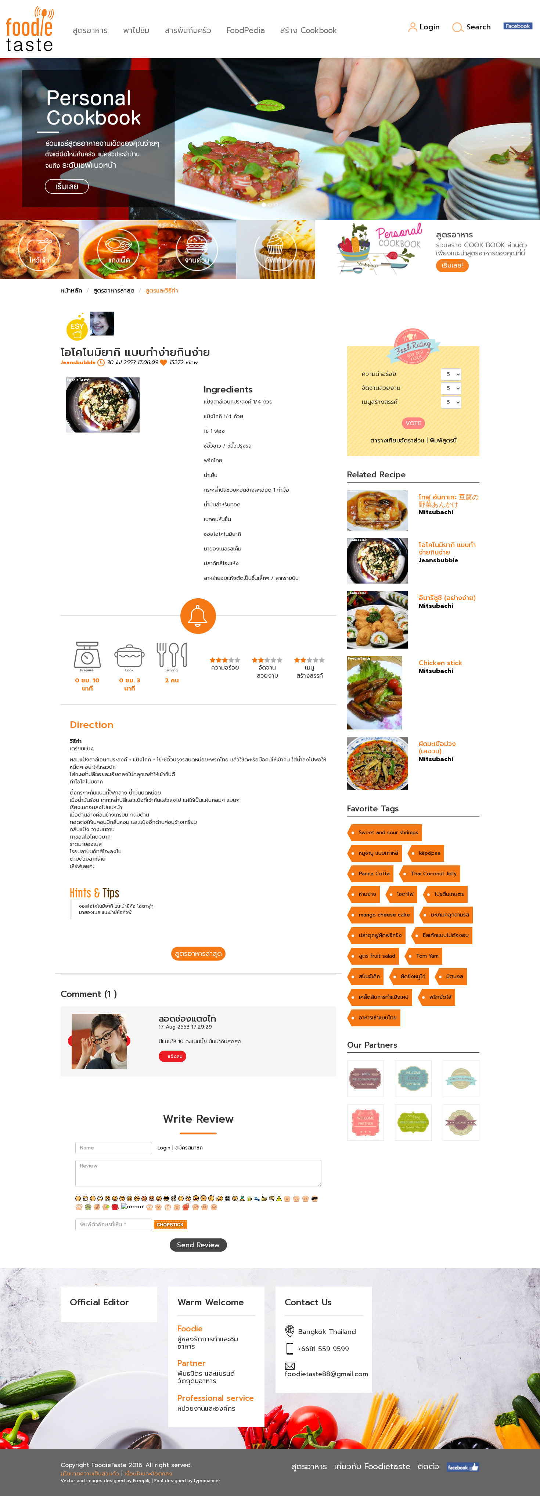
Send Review (198, 1245)
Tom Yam (427, 956)
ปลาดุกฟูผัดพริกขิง (380, 935)
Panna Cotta (374, 874)
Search (479, 27)
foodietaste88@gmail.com (326, 1374)
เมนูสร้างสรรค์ (379, 402)
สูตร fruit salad (377, 956)
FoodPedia (246, 30)
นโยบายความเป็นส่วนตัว (90, 1474)
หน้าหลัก (71, 290)
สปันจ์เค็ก (369, 976)
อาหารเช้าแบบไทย (378, 1018)
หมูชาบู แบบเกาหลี (378, 853)
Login (430, 27)
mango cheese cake (384, 915)
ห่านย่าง (367, 894)
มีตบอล (454, 976)
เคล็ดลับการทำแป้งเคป (383, 997)
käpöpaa (429, 853)
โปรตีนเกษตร (449, 894)
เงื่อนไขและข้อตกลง (148, 1474)
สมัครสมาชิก (189, 1148)
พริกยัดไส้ (440, 997)
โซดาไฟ (405, 894)
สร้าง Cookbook (308, 30)
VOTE (413, 423)
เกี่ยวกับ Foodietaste (372, 1466)
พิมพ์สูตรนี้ (443, 440)
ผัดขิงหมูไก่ (413, 976)
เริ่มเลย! (452, 265)
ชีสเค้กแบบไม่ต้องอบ (446, 935)
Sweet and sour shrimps (388, 832)
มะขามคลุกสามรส (450, 915)
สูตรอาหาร (90, 30)
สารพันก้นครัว (188, 30)
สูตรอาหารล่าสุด (113, 290)
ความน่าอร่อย (379, 374)
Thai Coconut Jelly (434, 874)
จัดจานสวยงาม (381, 388)
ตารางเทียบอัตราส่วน (397, 440)
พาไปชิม (136, 30)
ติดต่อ (428, 1466)
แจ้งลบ (174, 1056)
